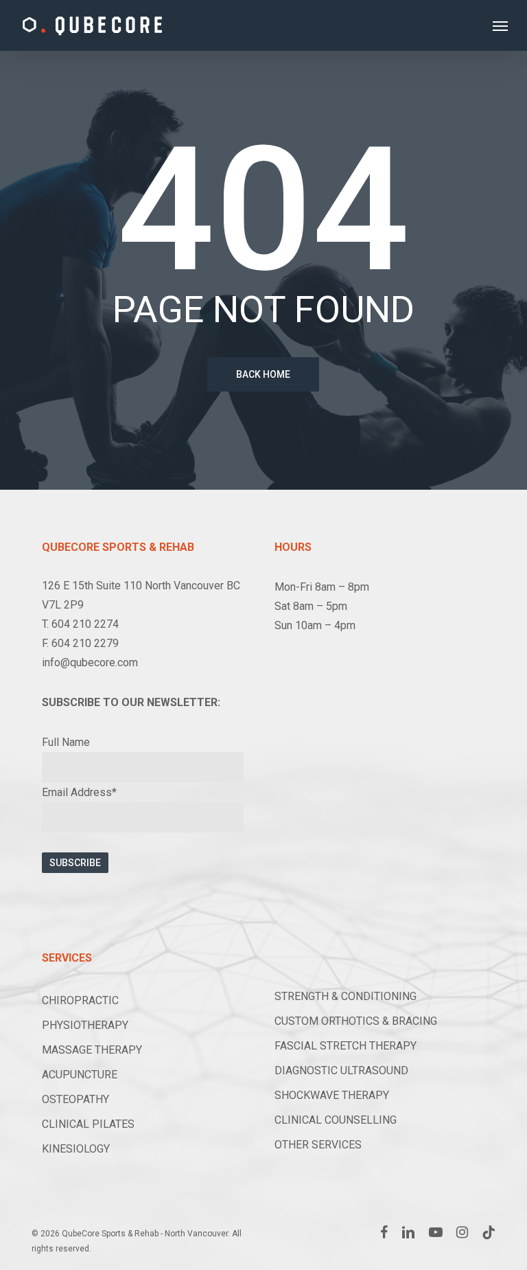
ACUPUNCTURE (79, 1074)
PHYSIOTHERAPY (85, 1025)
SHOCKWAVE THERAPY (331, 1095)
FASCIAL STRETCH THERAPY (345, 1045)
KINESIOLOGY (76, 1148)
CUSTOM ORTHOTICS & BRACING (355, 1021)
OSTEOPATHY (75, 1099)
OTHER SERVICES (318, 1144)
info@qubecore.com (90, 662)
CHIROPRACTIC (80, 1000)
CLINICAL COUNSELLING (335, 1119)
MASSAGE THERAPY (92, 1049)
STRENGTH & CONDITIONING (345, 996)
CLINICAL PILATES (88, 1124)
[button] (500, 25)
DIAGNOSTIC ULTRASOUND (341, 1070)
